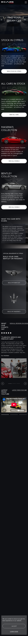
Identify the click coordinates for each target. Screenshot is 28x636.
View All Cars (14, 114)
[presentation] (2, 383)
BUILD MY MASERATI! (14, 311)
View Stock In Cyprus (14, 71)
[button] (10, 383)
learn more (14, 631)
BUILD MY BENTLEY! (14, 282)
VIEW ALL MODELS (14, 161)
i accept (14, 626)
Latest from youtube (19, 390)
